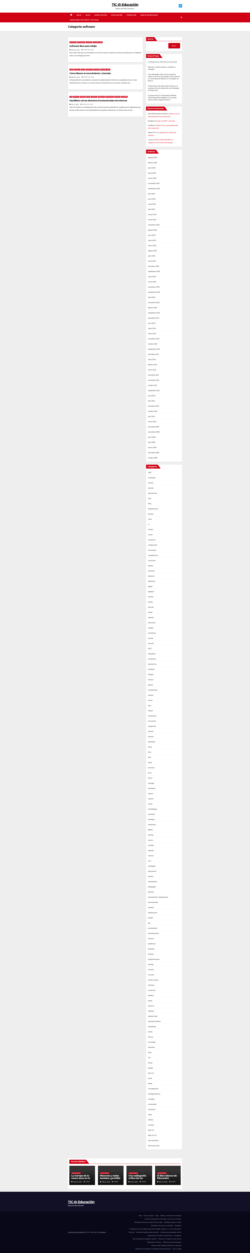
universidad (152, 1104)
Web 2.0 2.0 (152, 1135)
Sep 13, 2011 (75, 50)
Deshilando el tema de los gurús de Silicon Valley (148, 1222)
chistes (150, 529)
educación (73, 42)
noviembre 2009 (154, 432)
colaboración (152, 545)
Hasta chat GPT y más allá (165, 121)
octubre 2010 (152, 411)
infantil (150, 711)
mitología (151, 819)
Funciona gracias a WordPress (77, 1232)
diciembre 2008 (153, 453)
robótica (151, 995)
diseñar (150, 597)
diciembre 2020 (153, 266)
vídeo (150, 1114)
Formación (131, 15)
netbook (151, 850)
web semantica (153, 1140)
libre (71, 69)
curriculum (151, 560)
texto (149, 1052)
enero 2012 (152, 370)
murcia (150, 840)
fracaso (150, 679)
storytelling (152, 1026)
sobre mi (151, 1006)
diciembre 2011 (153, 375)
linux (83, 69)
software (89, 42)
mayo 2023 (152, 240)
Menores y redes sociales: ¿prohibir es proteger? (110, 1178)
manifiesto (89, 69)
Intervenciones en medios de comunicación (160, 1235)
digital (150, 586)
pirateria (117, 96)
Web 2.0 (151, 1130)
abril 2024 (151, 209)
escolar (150, 638)
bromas (150, 514)
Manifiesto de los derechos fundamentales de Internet (98, 100)
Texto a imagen (177, 1249)
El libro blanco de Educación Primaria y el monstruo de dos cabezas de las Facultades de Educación (163, 88)
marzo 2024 (152, 214)
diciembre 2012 (153, 354)
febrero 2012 (152, 364)
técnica (150, 1037)
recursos (151, 975)
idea (149, 705)
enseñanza (152, 633)
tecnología (151, 1042)
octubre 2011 (152, 385)
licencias (77, 69)
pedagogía (152, 887)
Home (140, 1215)
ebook (150, 612)
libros (150, 762)
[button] (181, 17)
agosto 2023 (152, 230)
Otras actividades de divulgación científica (145, 1239)
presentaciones (153, 933)
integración (152, 726)
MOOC (150, 830)
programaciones (154, 959)
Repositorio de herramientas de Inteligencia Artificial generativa (153, 1249)
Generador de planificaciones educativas (147, 1232)
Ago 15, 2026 (77, 1181)
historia (150, 695)
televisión (151, 1047)
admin (87, 1181)
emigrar (150, 628)
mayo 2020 (152, 276)
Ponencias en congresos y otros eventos (169, 1239)
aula (149, 498)
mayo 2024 (152, 204)
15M (149, 472)
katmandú (151, 742)
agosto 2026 (152, 157)
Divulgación (116, 15)
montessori (152, 824)
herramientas (152, 690)
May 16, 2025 (163, 1181)
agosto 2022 (152, 251)
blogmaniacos (153, 509)
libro (149, 757)
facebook (151, 669)
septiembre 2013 (154, 349)
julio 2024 (151, 194)
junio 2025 (152, 168)
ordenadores (152, 881)
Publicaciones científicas (154, 1242)
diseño (150, 602)
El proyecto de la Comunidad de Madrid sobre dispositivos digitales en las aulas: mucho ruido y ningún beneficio (162, 98)
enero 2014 (152, 333)
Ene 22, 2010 (75, 77)
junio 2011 (151, 396)
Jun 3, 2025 (134, 1181)
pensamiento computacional (158, 897)
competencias (153, 555)
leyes (150, 747)
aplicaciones (152, 493)
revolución (151, 990)
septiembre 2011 (154, 390)
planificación (152, 912)
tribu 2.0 (151, 1073)
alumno (150, 483)
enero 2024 (152, 220)
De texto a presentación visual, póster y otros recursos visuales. (163, 1219)
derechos (76, 96)
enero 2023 (152, 245)
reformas (151, 985)
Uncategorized (153, 1089)
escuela (151, 643)
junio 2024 (152, 199)
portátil (150, 918)
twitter (150, 1083)
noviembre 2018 (154, 302)
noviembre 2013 (154, 339)
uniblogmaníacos (154, 1094)
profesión (151, 949)
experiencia (152, 664)
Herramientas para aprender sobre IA (171, 1232)
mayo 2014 (152, 328)
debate (150, 566)
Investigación (101, 15)
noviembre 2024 (154, 183)
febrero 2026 (152, 163)
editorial (151, 617)
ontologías (151, 866)
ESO (149, 648)
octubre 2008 (152, 458)
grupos (150, 685)
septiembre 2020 (154, 271)
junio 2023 (152, 235)
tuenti (150, 1078)
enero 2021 (152, 261)
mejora (150, 793)
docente (151, 607)
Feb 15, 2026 (106, 1181)
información (152, 716)
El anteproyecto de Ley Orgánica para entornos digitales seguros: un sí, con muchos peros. (155, 1229)
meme (150, 804)
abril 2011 (151, 401)
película (151, 892)
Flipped (150, 674)
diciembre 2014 (153, 318)
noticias (151, 856)
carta (150, 519)
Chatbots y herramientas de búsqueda (170, 1215)
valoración (151, 1109)
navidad (151, 845)
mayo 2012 (152, 359)
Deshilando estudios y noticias (84, 20)
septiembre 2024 (154, 188)
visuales (151, 1125)
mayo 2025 (152, 173)
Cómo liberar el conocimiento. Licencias (90, 73)
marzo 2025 (152, 178)
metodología (152, 809)
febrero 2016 (152, 308)
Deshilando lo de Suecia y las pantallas (162, 1225)
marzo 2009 (152, 447)
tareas (150, 1032)
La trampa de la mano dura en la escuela (162, 62)
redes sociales (153, 980)
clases (150, 534)
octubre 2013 (152, 344)
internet (82, 96)
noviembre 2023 (154, 225)
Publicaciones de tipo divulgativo (172, 1242)
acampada (152, 478)
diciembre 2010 (153, 406)
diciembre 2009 (153, 427)
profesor (151, 954)
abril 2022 (151, 256)
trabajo (150, 1068)
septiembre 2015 (154, 313)
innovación (152, 721)
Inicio (79, 15)
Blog (88, 15)
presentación (152, 928)
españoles (151, 654)
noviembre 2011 (153, 380)
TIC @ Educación (125, 5)
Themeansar (102, 1232)
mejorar (150, 799)
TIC (149, 1057)
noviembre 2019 (154, 287)
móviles (151, 835)
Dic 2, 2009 (75, 104)
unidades (151, 1099)
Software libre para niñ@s (83, 46)
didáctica (151, 576)
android (150, 488)
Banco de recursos (149, 15)
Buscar (151, 39)
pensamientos (153, 902)
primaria (151, 938)
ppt (149, 923)
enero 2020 (152, 282)
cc (70, 96)
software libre (97, 42)
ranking (150, 964)
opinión (150, 876)
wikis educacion (153, 1146)
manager (151, 783)
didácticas (151, 581)
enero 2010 (152, 421)
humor (150, 700)
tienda (150, 1063)
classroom (151, 540)
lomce (150, 778)
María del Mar (88, 50)
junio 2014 (152, 323)
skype (150, 1001)
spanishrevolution (154, 1021)
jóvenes (151, 736)
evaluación (152, 659)
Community (152, 550)
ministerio (151, 814)
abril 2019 (151, 297)
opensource (81, 42)
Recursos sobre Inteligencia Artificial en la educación (166, 1245)
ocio (149, 861)
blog (149, 503)
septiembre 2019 (154, 292)
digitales (151, 591)
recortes (151, 969)
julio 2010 (151, 416)
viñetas (150, 1120)
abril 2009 (151, 442)
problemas (152, 944)
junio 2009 (152, 437)
